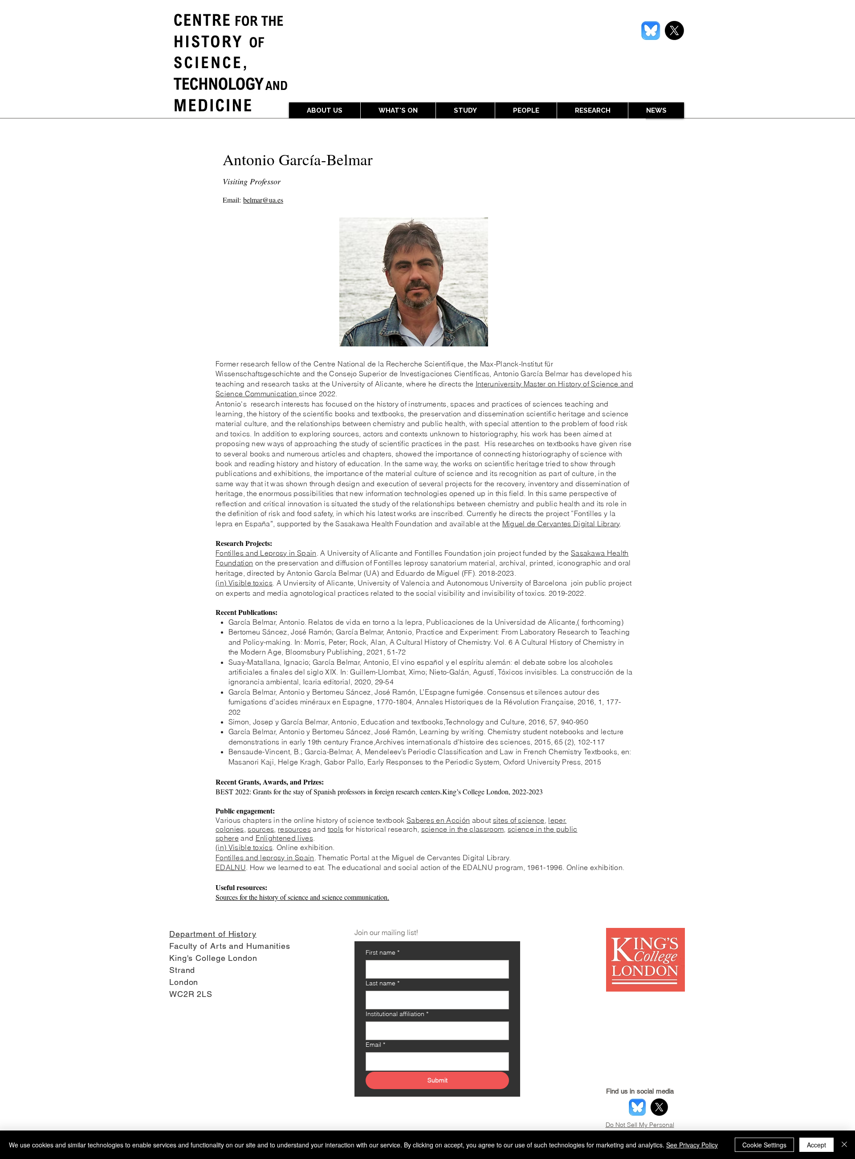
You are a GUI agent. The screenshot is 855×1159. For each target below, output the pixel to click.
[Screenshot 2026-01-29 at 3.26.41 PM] (650, 30)
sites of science (519, 820)
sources (261, 829)
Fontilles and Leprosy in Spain (266, 553)
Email (375, 1045)
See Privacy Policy (692, 1144)
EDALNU (231, 867)
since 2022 (317, 393)
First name (382, 952)
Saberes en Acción (438, 820)
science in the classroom (462, 829)
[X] (674, 30)
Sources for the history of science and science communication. (302, 897)
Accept (816, 1144)
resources (294, 829)
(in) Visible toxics (244, 582)
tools (336, 829)
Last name (382, 983)
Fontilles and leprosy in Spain (265, 857)
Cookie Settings (764, 1144)
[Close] (844, 1145)
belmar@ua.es (263, 199)
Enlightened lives (284, 838)
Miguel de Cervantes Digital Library (561, 523)
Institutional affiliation (397, 1014)
